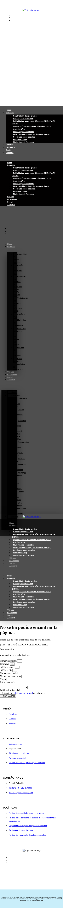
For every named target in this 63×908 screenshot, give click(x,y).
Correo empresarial (9, 673)
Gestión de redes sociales (24, 137)
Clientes (9, 145)
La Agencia (10, 147)
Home (8, 110)
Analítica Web (19, 129)
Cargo (3, 679)
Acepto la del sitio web (24, 693)
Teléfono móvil (7, 667)
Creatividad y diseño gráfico (25, 116)
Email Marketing (20, 140)
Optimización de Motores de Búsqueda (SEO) (32, 126)
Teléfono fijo (6, 670)
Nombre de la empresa (10, 676)
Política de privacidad (10, 690)
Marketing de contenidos (23, 132)
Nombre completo (8, 661)
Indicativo (5, 664)
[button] (31, 157)
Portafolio (10, 113)
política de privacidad (23, 693)
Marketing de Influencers (23, 142)
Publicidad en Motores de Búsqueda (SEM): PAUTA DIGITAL (33, 122)
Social (8, 150)
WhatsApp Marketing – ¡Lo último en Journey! (32, 134)
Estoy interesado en (9, 682)
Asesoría (9, 153)
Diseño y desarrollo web (23, 119)
